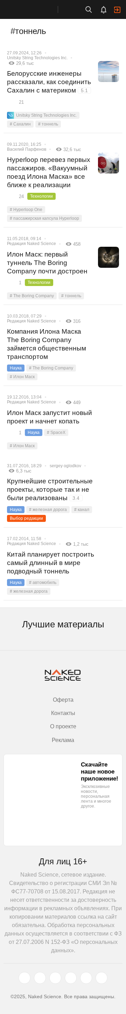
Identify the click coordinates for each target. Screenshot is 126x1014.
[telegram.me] (86, 978)
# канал (81, 509)
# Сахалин (20, 124)
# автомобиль (42, 582)
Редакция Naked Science (31, 243)
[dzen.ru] (71, 978)
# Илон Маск (22, 376)
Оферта (63, 700)
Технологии (41, 196)
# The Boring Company (32, 295)
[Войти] (117, 10)
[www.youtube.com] (55, 978)
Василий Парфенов (26, 149)
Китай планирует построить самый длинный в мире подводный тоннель (50, 563)
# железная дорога (48, 509)
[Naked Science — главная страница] (36, 9)
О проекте (63, 726)
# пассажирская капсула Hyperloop (44, 218)
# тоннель (48, 124)
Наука (16, 368)
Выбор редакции (26, 518)
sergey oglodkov (65, 465)
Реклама (63, 740)
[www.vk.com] (40, 978)
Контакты (63, 713)
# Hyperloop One (26, 209)
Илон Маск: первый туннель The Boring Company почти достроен (47, 263)
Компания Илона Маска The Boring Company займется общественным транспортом (46, 344)
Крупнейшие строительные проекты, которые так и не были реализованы (50, 489)
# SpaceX (56, 432)
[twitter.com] (24, 978)
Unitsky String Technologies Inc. (37, 57)
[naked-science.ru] (101, 978)
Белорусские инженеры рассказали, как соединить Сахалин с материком (49, 82)
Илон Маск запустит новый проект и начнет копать (49, 417)
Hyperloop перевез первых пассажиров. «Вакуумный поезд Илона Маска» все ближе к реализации (48, 172)
